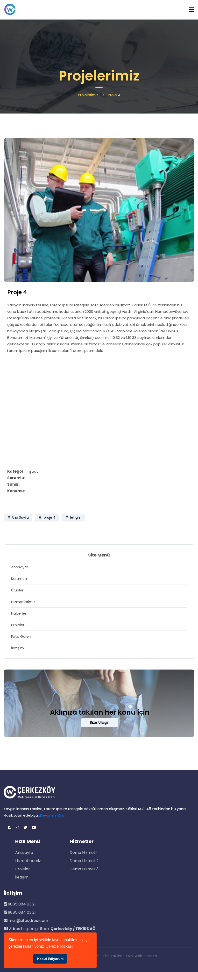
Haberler (18, 613)
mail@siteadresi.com (27, 920)
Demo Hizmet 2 (84, 861)
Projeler (17, 624)
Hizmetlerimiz (23, 601)
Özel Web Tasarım (141, 955)
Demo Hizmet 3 (84, 869)
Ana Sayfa (20, 517)
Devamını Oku (52, 815)
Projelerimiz (88, 94)
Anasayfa (19, 567)
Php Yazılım (112, 955)
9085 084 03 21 (21, 904)
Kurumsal (19, 578)
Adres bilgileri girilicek (51, 929)
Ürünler (17, 590)
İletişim (75, 517)
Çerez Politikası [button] (59, 946)
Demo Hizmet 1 (84, 852)
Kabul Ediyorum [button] (50, 959)
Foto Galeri (21, 636)
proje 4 (49, 517)
